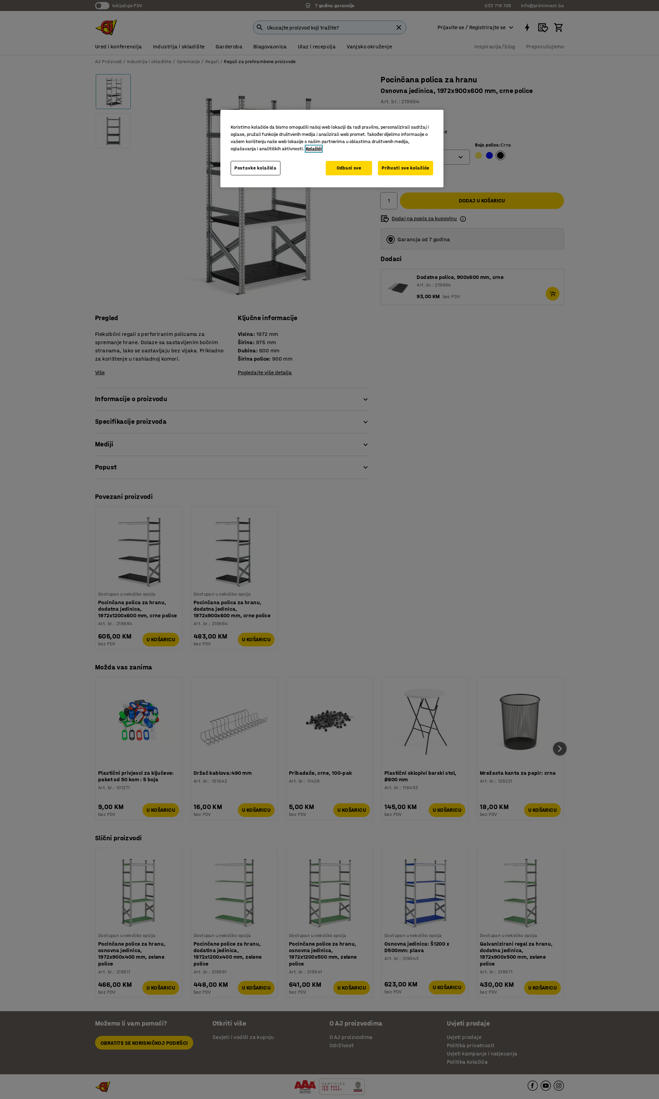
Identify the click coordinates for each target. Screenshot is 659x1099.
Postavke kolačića (255, 168)
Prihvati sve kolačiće (405, 168)
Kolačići (314, 149)
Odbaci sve (349, 168)
